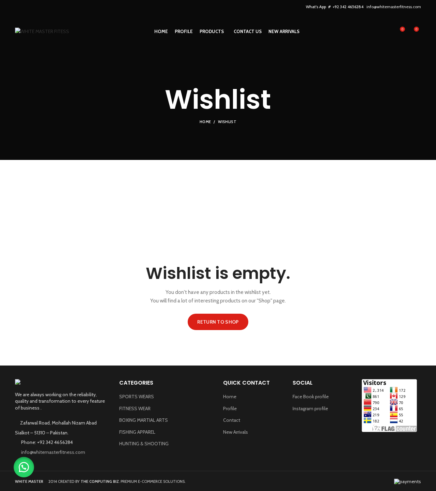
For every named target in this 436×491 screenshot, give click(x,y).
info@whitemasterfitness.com (394, 6)
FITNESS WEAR (135, 408)
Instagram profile (310, 408)
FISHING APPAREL (137, 432)
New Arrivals (235, 432)
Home (205, 121)
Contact (231, 420)
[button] (24, 467)
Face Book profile (311, 396)
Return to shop (217, 322)
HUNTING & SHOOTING (144, 444)
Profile (230, 408)
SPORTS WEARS (136, 396)
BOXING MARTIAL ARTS (143, 420)
